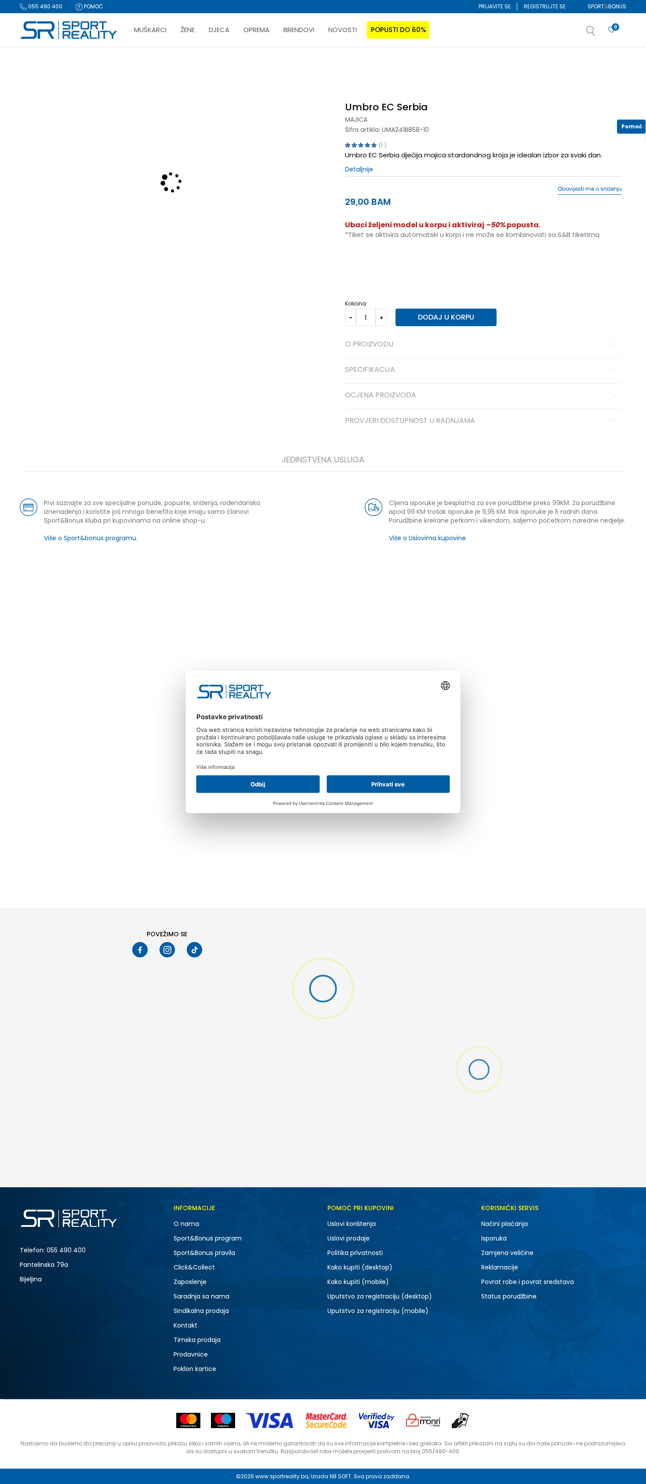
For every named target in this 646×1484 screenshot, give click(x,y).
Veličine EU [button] (359, 262)
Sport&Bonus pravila (204, 1252)
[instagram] (167, 949)
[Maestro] (223, 1420)
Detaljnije (359, 169)
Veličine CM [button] (420, 262)
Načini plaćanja (504, 1223)
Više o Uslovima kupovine (427, 538)
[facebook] (140, 949)
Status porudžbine (509, 1296)
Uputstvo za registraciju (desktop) (379, 1296)
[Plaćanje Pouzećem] (461, 1420)
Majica (356, 120)
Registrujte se (545, 6)
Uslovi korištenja (351, 1223)
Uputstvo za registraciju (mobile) (377, 1310)
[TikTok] (194, 949)
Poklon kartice (195, 1368)
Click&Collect (194, 1267)
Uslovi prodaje (348, 1238)
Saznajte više (413, 65)
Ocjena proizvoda (380, 395)
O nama (186, 1223)
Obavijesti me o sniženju (590, 189)
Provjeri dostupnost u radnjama (410, 421)
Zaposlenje (190, 1281)
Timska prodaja (197, 1339)
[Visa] (270, 1420)
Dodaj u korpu (446, 317)
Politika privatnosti (355, 1252)
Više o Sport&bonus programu (90, 538)
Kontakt (185, 1325)
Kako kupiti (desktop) (359, 1267)
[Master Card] (188, 1420)
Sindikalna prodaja (201, 1310)
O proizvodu (369, 344)
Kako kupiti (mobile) (358, 1281)
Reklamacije (499, 1267)
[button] (599, 33)
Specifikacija (370, 370)
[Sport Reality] (69, 30)
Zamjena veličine (507, 1252)
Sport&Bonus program (208, 1238)
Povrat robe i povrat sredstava (527, 1281)
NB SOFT (340, 1476)
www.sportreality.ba (281, 1476)
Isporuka (494, 1238)
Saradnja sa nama (201, 1296)
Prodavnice (191, 1354)
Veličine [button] (389, 262)
